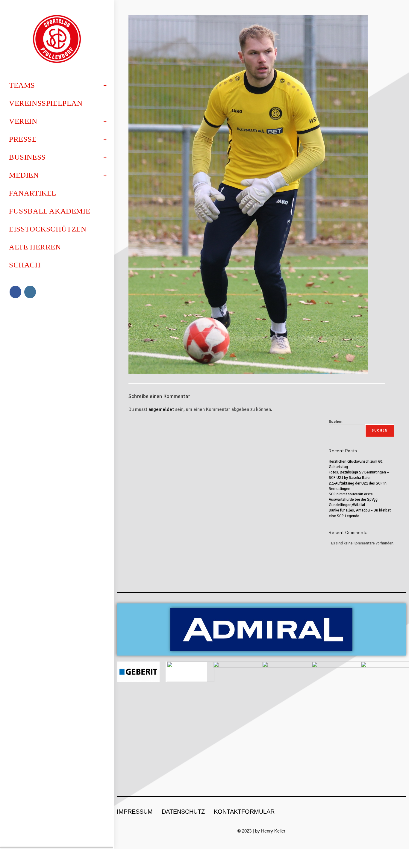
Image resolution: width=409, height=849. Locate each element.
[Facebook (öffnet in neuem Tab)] (15, 292)
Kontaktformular (244, 811)
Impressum (135, 811)
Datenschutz (183, 811)
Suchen (336, 421)
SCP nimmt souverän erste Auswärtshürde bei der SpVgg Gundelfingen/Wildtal (353, 499)
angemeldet (161, 409)
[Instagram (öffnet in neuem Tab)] (30, 292)
